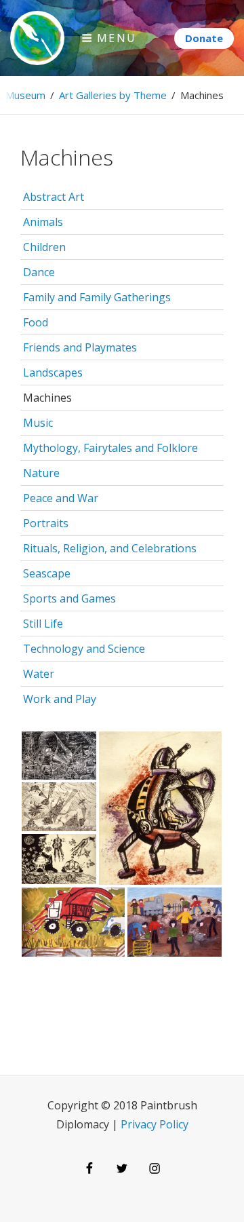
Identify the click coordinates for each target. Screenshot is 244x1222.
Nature (41, 472)
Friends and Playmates (80, 347)
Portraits (45, 523)
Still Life (43, 623)
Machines (47, 397)
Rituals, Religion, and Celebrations (110, 548)
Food (35, 322)
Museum (25, 95)
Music (38, 422)
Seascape (46, 573)
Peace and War (60, 498)
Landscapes (53, 372)
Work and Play (59, 698)
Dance (39, 272)
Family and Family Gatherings (97, 297)
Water (38, 673)
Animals (43, 221)
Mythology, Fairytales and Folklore (110, 447)
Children (44, 247)
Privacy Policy (154, 1124)
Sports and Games (69, 598)
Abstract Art (53, 196)
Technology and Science (84, 648)
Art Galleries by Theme (113, 95)
